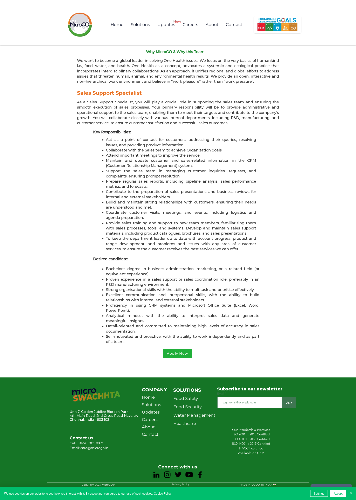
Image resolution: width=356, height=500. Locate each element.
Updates (151, 412)
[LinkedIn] (156, 474)
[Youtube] (189, 474)
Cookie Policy (162, 493)
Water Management (194, 415)
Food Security (187, 406)
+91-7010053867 (90, 443)
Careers (150, 419)
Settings (319, 493)
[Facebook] (200, 474)
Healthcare (184, 423)
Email (221, 393)
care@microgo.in (94, 448)
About (148, 426)
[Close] (351, 493)
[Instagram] (167, 474)
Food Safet (184, 398)
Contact (150, 434)
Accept (338, 493)
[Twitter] (178, 474)
